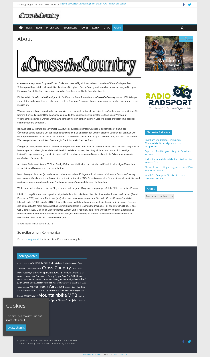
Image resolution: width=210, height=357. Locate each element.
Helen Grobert (35, 279)
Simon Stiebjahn (67, 300)
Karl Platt (48, 282)
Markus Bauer (71, 287)
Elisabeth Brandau (60, 272)
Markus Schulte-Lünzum (40, 290)
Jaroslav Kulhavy (51, 279)
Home (29, 27)
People (84, 27)
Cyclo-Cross (76, 268)
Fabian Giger (30, 276)
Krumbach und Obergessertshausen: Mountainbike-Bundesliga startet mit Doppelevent (163, 143)
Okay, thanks (16, 327)
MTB (72, 295)
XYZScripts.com (120, 354)
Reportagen (70, 27)
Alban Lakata (56, 263)
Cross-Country (56, 268)
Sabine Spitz (49, 300)
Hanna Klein (22, 279)
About (117, 27)
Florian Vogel (41, 276)
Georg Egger (54, 275)
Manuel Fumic (39, 287)
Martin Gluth (59, 290)
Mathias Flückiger (72, 290)
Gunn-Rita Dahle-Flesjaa (72, 276)
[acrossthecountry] (39, 12)
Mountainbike (52, 295)
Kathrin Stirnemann (61, 283)
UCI (79, 300)
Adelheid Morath (40, 263)
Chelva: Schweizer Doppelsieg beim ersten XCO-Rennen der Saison (93, 4)
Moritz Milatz (31, 295)
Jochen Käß (65, 279)
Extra (95, 27)
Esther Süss (76, 273)
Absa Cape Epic (23, 263)
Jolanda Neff (79, 279)
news (39, 27)
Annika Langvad (70, 263)
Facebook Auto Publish (92, 354)
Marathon (56, 286)
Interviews (52, 27)
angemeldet (34, 239)
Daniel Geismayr (24, 272)
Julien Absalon (36, 282)
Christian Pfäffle (34, 268)
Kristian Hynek (75, 283)
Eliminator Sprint (40, 272)
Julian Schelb (23, 282)
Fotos (106, 27)
